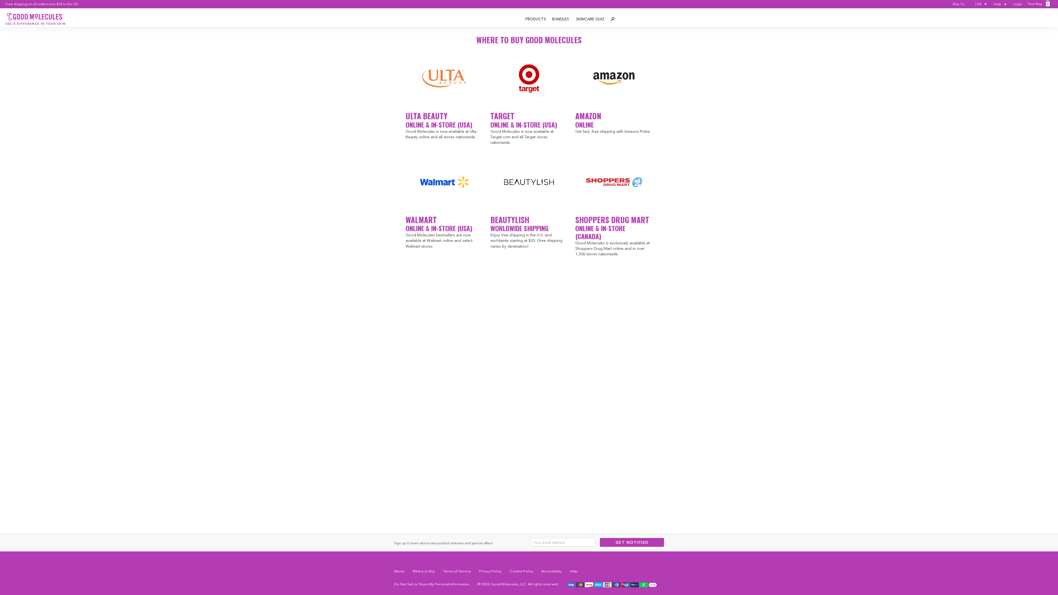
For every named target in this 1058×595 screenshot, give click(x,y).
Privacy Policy (490, 571)
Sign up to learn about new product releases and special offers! (443, 543)
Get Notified (632, 542)
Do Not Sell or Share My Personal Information (431, 584)
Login (1017, 4)
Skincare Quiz (590, 19)
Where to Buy (423, 571)
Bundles (560, 19)
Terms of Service (457, 571)
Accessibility (551, 571)
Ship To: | (966, 4)
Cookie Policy (521, 571)
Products (535, 19)
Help (998, 4)
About (399, 571)
